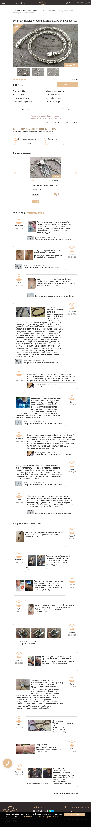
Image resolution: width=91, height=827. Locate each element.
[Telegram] (52, 811)
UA (17, 3)
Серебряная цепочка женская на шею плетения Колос (54, 296)
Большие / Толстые (50, 11)
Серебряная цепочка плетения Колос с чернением (53, 239)
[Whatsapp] (50, 811)
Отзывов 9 (44, 123)
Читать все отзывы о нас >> (66, 793)
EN (21, 3)
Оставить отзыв (35, 213)
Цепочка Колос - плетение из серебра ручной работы (54, 387)
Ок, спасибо (75, 815)
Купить (35, 201)
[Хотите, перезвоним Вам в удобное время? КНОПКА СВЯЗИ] (8, 763)
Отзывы (35, 194)
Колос (58, 94)
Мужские (36, 11)
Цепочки (26, 11)
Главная (16, 11)
